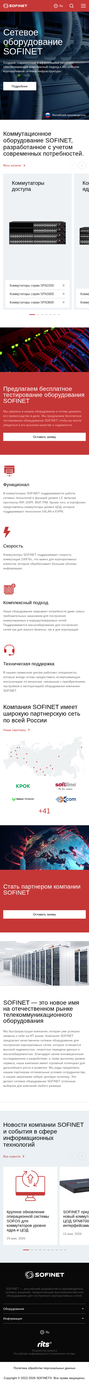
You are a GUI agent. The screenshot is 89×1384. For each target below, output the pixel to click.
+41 (44, 811)
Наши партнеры (14, 730)
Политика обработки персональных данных (44, 1368)
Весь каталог (12, 165)
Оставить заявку (44, 437)
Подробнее (20, 86)
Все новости (12, 1156)
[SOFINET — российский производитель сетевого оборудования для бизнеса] (15, 5)
